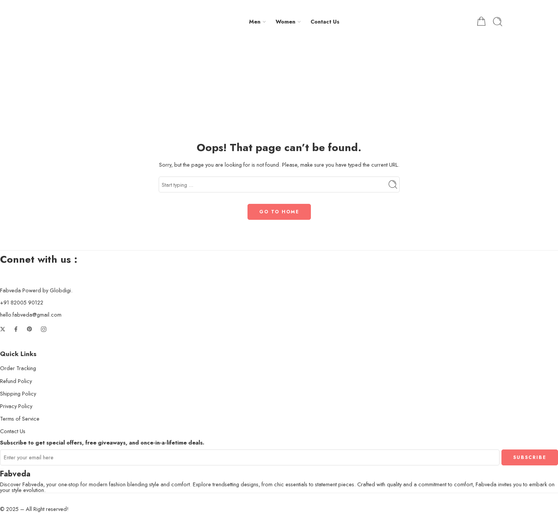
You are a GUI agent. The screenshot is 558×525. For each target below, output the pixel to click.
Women (285, 21)
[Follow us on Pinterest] (30, 329)
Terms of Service (19, 419)
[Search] (497, 21)
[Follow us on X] (2, 329)
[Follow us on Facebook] (16, 329)
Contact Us (325, 21)
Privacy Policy (16, 406)
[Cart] (481, 21)
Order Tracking (18, 368)
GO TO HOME (279, 211)
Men (254, 21)
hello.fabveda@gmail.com (30, 314)
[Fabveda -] (83, 21)
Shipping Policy (18, 393)
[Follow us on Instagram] (43, 329)
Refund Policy (16, 381)
